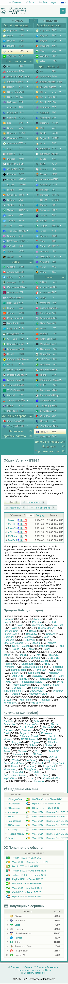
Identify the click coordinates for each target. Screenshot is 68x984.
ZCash (10, 256)
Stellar (10, 205)
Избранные (16, 507)
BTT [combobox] (21, 102)
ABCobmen (14, 532)
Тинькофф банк (15, 385)
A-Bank (11, 266)
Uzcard (11, 395)
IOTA (42, 164)
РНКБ (10, 364)
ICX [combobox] (21, 148)
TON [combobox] (21, 220)
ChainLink (12, 112)
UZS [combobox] (21, 307)
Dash (10, 128)
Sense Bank (13, 380)
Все (13, 502)
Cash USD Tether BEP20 (26, 892)
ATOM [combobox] (22, 117)
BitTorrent (12, 102)
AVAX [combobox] (21, 71)
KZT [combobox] (21, 287)
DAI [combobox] (21, 122)
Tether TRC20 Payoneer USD (29, 875)
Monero (11, 158)
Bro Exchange (15, 540)
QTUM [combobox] (22, 184)
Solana (11, 200)
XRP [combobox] (21, 189)
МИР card (12, 410)
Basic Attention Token (18, 76)
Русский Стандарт (17, 374)
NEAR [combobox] (22, 163)
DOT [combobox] (21, 174)
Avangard (12, 282)
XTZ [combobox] (21, 215)
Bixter (11, 520)
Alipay (10, 277)
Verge (10, 251)
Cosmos (11, 117)
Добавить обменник (34, 972)
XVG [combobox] (21, 251)
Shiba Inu (12, 195)
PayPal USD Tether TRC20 (27, 879)
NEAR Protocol (15, 164)
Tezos (10, 215)
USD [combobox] (21, 30)
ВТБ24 (10, 405)
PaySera (44, 45)
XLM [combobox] (21, 205)
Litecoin (11, 153)
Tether (10, 210)
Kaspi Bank (13, 318)
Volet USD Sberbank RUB (27, 888)
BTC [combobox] (21, 86)
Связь (47, 970)
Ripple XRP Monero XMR (47, 803)
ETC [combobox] (21, 143)
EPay (10, 35)
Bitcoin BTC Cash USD (45, 808)
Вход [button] (31, 2)
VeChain (11, 246)
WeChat (11, 56)
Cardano (11, 107)
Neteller (38, 619)
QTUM (10, 184)
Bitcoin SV (12, 97)
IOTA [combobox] (54, 163)
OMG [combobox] (21, 169)
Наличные (39, 781)
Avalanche (12, 71)
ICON (10, 148)
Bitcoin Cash (13, 92)
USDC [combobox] (22, 241)
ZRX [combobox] (21, 66)
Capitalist (12, 30)
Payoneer (45, 699)
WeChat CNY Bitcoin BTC (47, 799)
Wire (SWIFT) (14, 426)
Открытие (12, 328)
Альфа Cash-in (47, 287)
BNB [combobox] (21, 81)
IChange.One (15, 799)
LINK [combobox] (21, 112)
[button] (21, 520)
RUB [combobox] (21, 271)
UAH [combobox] (21, 266)
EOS (42, 143)
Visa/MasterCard (16, 400)
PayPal (11, 45)
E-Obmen (13, 536)
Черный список (44, 507)
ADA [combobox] (21, 107)
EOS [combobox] (54, 143)
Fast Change (15, 528)
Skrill (53, 622)
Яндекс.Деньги (46, 628)
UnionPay (44, 416)
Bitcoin (10, 86)
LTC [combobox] (21, 153)
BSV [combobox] (21, 97)
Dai (9, 122)
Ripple (10, 189)
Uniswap (11, 236)
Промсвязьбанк (15, 349)
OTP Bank (12, 338)
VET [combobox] (21, 246)
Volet (10, 51)
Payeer (11, 40)
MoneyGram (13, 421)
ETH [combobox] (21, 138)
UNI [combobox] (21, 236)
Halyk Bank (13, 302)
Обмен (28, 967)
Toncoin (11, 220)
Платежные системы (28, 970)
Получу (40, 515)
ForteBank (12, 292)
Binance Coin (14, 81)
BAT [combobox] (21, 76)
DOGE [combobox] (22, 133)
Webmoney (38, 625)
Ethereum (12, 138)
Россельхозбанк (15, 369)
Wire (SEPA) (10, 702)
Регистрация (49, 2)
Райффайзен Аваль (18, 359)
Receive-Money (16, 833)
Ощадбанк (13, 333)
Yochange (13, 812)
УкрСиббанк (13, 390)
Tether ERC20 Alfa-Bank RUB (29, 870)
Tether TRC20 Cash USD (26, 857)
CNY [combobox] (21, 56)
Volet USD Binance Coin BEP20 (50, 812)
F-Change (13, 829)
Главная (16, 2)
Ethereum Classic (16, 143)
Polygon (11, 179)
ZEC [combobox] (21, 256)
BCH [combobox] (21, 91)
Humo (10, 308)
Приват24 (12, 344)
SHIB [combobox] (21, 194)
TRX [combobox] (21, 225)
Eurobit (12, 524)
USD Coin (12, 241)
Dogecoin (12, 133)
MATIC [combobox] (22, 179)
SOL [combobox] (21, 199)
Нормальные (35, 502)
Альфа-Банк (13, 272)
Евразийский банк (17, 287)
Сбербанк (17, 687)
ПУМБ (10, 354)
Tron (9, 225)
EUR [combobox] (21, 420)
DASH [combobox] (22, 127)
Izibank (11, 313)
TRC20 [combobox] (22, 210)
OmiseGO (12, 169)
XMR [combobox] (21, 158)
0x (8, 66)
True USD (12, 231)
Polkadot (11, 174)
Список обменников (47, 967)
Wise (42, 61)
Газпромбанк (14, 297)
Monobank (12, 323)
